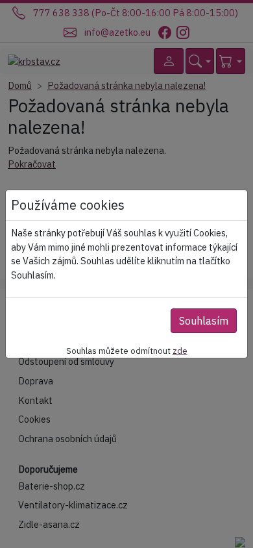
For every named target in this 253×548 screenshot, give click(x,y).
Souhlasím (203, 320)
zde (180, 350)
